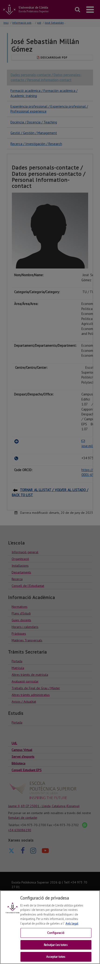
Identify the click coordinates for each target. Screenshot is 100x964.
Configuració (55, 933)
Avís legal (72, 923)
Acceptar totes (56, 957)
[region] (50, 927)
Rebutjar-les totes (55, 945)
